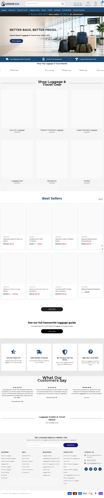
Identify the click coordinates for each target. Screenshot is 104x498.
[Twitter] (100, 469)
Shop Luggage (15, 41)
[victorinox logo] (62, 70)
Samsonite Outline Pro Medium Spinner (64, 240)
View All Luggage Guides (52, 422)
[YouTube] (95, 469)
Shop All (100, 199)
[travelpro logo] (79, 70)
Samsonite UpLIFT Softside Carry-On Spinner (63, 290)
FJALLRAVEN (84, 287)
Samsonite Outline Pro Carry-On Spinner (13, 240)
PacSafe (31, 237)
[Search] (63, 4)
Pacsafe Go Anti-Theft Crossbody (36, 240)
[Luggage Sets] (17, 159)
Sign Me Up (70, 445)
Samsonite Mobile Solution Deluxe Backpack (89, 240)
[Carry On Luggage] (17, 109)
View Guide (52, 331)
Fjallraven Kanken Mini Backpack (90, 289)
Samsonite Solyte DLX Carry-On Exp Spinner (38, 290)
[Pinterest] (90, 469)
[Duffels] (87, 159)
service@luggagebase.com (94, 463)
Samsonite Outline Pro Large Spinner (11, 290)
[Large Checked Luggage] (87, 109)
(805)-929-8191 (91, 460)
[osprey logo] (10, 70)
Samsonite (6, 237)
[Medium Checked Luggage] (52, 109)
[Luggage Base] (45, 70)
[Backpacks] (52, 159)
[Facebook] (86, 469)
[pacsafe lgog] (27, 70)
